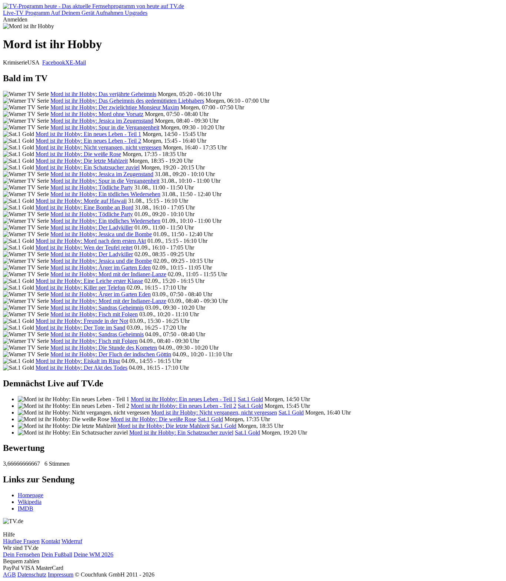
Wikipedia (29, 502)
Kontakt (50, 541)
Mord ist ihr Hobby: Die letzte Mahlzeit (82, 161)
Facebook (53, 62)
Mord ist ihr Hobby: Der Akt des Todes (81, 367)
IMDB (25, 508)
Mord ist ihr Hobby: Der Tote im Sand (80, 327)
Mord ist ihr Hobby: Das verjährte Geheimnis (103, 94)
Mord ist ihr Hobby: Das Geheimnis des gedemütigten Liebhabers (127, 101)
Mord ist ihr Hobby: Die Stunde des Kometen (103, 347)
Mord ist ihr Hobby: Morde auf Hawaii (81, 201)
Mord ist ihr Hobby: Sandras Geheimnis (97, 307)
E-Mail (78, 62)
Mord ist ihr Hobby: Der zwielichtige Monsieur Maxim (114, 107)
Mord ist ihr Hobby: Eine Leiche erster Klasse (89, 281)
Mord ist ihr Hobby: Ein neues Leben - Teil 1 (88, 134)
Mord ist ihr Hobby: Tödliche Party (91, 187)
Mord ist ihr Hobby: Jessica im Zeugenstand (101, 121)
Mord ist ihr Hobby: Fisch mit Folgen (94, 314)
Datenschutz (31, 574)
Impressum (60, 574)
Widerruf (71, 541)
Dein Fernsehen (21, 554)
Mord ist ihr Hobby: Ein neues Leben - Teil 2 (88, 141)
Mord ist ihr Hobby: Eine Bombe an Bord (84, 207)
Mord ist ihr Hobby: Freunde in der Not (82, 321)
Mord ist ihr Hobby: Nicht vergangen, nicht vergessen (99, 147)
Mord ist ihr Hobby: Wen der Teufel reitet (84, 247)
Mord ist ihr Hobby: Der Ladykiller (91, 227)
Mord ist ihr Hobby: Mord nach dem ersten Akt (91, 241)
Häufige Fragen (21, 541)
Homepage (30, 495)
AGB (9, 574)
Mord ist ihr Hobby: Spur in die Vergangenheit (104, 127)
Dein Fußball (56, 554)
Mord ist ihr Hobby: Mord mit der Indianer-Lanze (108, 274)
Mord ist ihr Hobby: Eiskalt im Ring (78, 361)
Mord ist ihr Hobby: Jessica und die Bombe (101, 234)
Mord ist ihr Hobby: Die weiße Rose (78, 154)
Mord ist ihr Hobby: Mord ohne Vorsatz (96, 114)
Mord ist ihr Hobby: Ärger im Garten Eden (100, 267)
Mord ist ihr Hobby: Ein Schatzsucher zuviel (88, 167)
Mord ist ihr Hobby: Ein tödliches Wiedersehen (105, 194)
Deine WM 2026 (93, 554)
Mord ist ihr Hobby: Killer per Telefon (80, 287)
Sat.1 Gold (250, 399)
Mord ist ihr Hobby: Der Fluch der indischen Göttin (110, 354)
